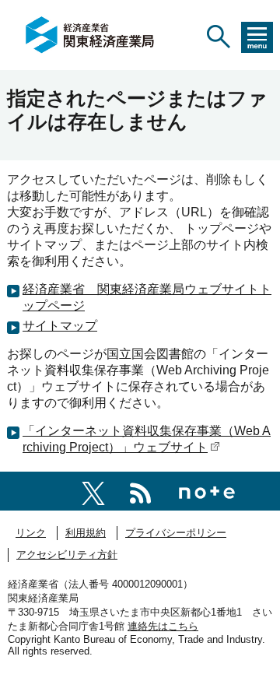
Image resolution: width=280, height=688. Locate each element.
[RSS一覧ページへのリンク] (140, 491)
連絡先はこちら (163, 626)
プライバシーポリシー (175, 533)
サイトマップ (60, 325)
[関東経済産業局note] (207, 491)
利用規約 (85, 533)
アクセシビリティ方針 (66, 554)
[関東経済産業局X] (93, 491)
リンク (31, 533)
